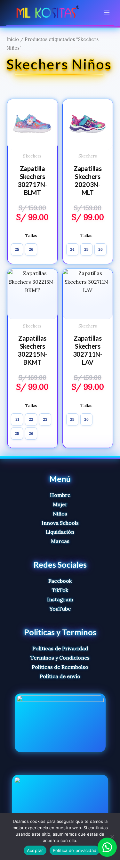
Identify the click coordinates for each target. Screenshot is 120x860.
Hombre (60, 495)
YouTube (60, 608)
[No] (112, 836)
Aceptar (35, 850)
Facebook (60, 581)
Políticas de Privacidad (60, 648)
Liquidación (60, 532)
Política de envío (60, 676)
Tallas (31, 235)
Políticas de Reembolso (60, 667)
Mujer (60, 504)
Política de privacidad (75, 850)
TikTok (60, 590)
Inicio (12, 39)
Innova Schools (60, 523)
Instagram (60, 599)
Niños (60, 513)
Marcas (60, 541)
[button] (107, 847)
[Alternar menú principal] (107, 12)
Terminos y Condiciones (60, 657)
